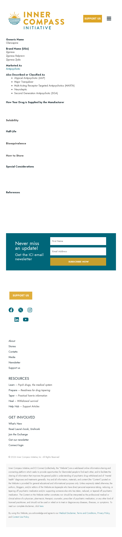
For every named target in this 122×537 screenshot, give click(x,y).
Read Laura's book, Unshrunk (24, 429)
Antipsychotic (13, 69)
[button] (109, 19)
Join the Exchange (18, 434)
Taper (12, 395)
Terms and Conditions (86, 513)
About (12, 341)
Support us (14, 368)
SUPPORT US (21, 295)
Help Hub (14, 406)
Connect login (16, 445)
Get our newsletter (19, 440)
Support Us (93, 18)
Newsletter (14, 362)
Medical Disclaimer (67, 513)
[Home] (36, 20)
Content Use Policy (20, 516)
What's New (15, 423)
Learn (12, 385)
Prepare (13, 390)
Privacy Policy (103, 513)
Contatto (13, 352)
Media (12, 357)
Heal (11, 401)
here (41, 506)
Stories (12, 346)
